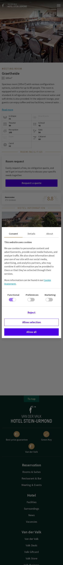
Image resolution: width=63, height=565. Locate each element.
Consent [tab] (13, 233)
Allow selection (31, 322)
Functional (13, 294)
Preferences (32, 294)
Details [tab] (31, 233)
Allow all (31, 332)
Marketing (50, 294)
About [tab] (49, 233)
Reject (31, 312)
